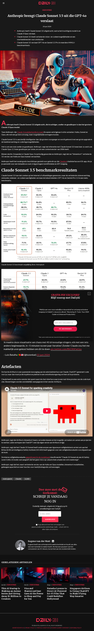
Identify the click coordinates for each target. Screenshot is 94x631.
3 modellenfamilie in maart (30, 132)
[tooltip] (53, 541)
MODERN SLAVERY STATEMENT (60, 627)
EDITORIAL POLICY (76, 627)
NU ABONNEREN (65, 329)
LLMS (27, 479)
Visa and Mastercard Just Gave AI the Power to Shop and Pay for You (33, 593)
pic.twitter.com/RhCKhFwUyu (66, 349)
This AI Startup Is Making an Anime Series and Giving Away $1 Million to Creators (11, 593)
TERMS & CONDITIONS (43, 627)
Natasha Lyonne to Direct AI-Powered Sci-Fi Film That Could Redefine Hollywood (57, 593)
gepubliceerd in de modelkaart (38, 457)
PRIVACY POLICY (30, 627)
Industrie (47, 10)
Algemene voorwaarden (84, 337)
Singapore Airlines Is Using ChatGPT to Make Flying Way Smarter (80, 592)
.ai (63, 161)
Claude (18, 479)
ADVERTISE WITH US (18, 627)
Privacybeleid (72, 337)
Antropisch (7, 479)
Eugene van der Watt (39, 541)
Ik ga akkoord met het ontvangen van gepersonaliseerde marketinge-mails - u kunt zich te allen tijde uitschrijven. (50, 527)
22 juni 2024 (43, 354)
